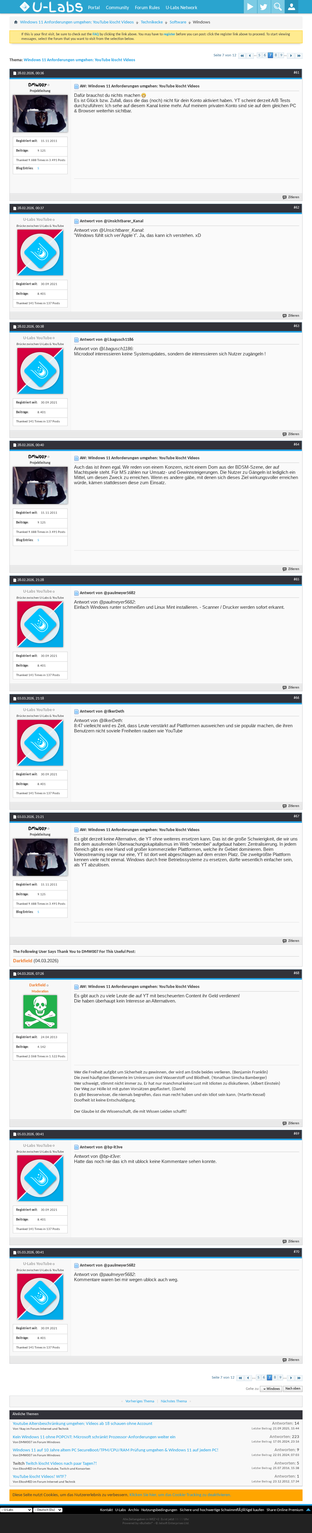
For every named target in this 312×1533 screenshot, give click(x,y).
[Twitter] (264, 6)
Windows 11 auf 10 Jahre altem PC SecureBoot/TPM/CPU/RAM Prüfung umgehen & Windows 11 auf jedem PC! (115, 1450)
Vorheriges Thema (140, 1401)
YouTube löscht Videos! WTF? (39, 1477)
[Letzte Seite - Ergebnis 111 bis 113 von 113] (299, 56)
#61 (296, 73)
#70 (296, 1252)
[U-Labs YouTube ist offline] (40, 252)
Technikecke (152, 22)
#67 (296, 816)
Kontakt (106, 1510)
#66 (296, 698)
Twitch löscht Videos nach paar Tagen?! (61, 1463)
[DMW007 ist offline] (40, 113)
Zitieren (293, 197)
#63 (296, 326)
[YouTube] (250, 6)
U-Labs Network (181, 7)
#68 (296, 973)
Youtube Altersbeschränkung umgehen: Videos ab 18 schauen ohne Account (82, 1424)
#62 (296, 208)
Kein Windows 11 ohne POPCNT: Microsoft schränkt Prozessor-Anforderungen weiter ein (94, 1437)
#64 (296, 444)
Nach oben (292, 1389)
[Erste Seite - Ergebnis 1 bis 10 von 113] (242, 56)
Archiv (133, 1510)
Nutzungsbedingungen (159, 1510)
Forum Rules (147, 7)
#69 (296, 1134)
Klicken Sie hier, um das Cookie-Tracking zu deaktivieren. (180, 1495)
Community (117, 7)
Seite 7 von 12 (225, 55)
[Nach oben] (308, 1510)
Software (178, 22)
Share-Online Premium (285, 1510)
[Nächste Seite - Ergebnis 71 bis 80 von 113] (291, 56)
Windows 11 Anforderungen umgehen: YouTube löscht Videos (77, 22)
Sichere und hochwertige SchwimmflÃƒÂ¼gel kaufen (222, 1510)
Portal (94, 7)
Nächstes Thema (174, 1401)
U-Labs (120, 1510)
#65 (296, 579)
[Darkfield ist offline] (40, 1011)
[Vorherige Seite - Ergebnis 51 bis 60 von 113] (250, 56)
